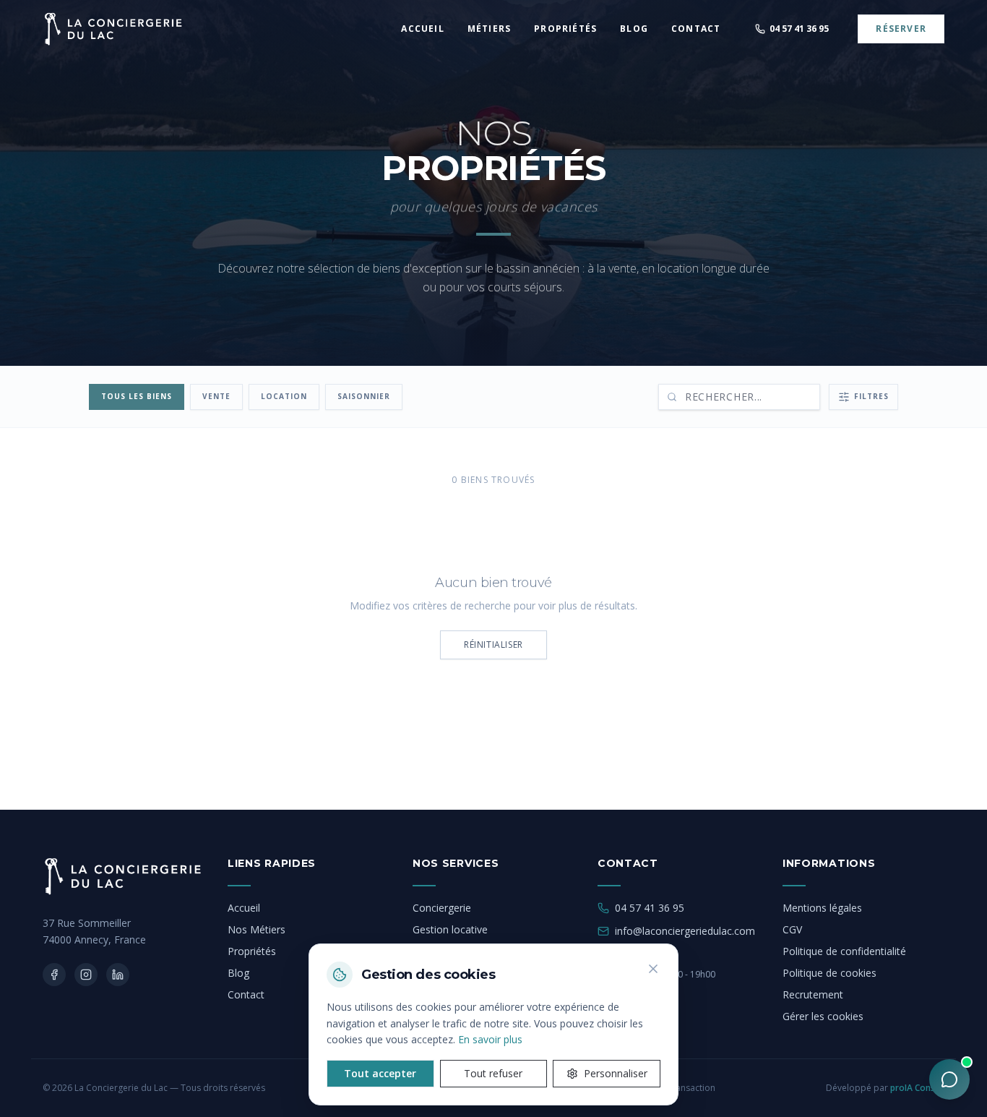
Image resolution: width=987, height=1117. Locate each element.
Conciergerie (442, 908)
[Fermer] (653, 969)
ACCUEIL (422, 29)
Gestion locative (450, 929)
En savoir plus (490, 1039)
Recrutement (813, 994)
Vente (216, 396)
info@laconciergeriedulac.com (685, 931)
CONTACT (695, 29)
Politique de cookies (829, 973)
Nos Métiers (256, 929)
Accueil (244, 908)
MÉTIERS (489, 29)
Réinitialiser (493, 644)
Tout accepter (380, 1073)
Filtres (871, 396)
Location (284, 396)
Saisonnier (363, 396)
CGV (792, 929)
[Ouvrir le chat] (949, 1079)
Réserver (901, 28)
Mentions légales (822, 908)
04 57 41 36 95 (649, 908)
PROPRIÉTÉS (565, 29)
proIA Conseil (917, 1088)
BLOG (634, 29)
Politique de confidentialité (844, 951)
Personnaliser (615, 1073)
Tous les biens (136, 396)
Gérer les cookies (823, 1016)
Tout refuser (493, 1073)
